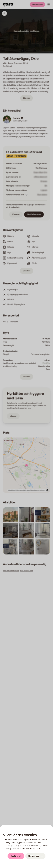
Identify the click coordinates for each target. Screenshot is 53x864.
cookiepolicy (34, 848)
